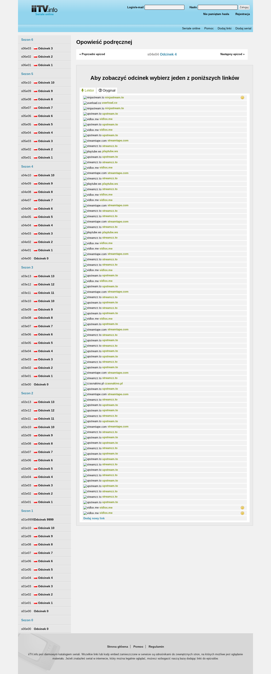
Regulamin (156, 646)
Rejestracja (242, 14)
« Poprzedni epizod (92, 54)
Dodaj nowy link (94, 518)
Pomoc (209, 28)
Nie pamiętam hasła (216, 14)
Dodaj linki (224, 28)
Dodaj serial (243, 28)
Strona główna (117, 646)
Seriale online (44, 14)
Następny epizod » (232, 54)
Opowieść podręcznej (104, 42)
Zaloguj (244, 7)
